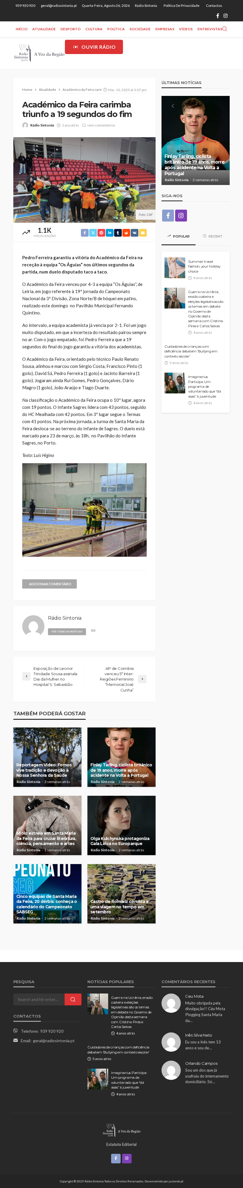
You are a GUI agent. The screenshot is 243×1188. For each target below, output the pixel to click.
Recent (215, 236)
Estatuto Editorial (121, 1144)
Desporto (70, 29)
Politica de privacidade (181, 5)
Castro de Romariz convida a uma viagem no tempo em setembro (119, 906)
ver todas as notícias (67, 631)
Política (116, 29)
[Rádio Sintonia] (39, 53)
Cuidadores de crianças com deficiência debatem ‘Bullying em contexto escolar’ (191, 351)
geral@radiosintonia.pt (54, 1040)
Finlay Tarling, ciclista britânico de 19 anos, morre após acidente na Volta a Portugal (121, 770)
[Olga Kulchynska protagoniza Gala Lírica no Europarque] (121, 825)
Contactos (214, 5)
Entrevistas (209, 29)
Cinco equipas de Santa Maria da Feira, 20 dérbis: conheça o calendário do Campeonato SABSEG (46, 904)
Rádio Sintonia (146, 5)
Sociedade (140, 29)
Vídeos (186, 29)
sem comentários (101, 125)
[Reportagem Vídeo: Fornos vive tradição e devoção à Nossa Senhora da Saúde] (47, 757)
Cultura (94, 29)
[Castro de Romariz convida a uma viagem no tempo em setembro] (121, 893)
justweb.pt (176, 1181)
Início (22, 29)
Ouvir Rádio (98, 47)
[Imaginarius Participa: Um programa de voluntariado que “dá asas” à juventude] (174, 383)
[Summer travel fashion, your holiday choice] (174, 267)
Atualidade (44, 29)
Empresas (164, 29)
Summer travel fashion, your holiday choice (204, 266)
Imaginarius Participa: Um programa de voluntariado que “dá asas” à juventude (204, 386)
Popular (181, 236)
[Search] (225, 29)
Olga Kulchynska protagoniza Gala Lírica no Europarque (120, 841)
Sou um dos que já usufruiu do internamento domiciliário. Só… (207, 1076)
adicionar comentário (50, 584)
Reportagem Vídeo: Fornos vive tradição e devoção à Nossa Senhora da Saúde (44, 770)
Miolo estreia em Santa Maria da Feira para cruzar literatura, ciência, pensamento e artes (46, 838)
